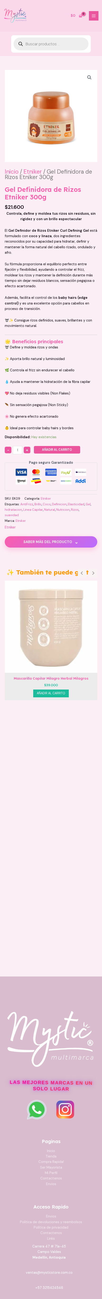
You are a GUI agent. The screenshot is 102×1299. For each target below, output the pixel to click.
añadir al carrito (57, 450)
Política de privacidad (51, 1227)
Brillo (38, 504)
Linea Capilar (33, 510)
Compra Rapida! (51, 1162)
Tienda (51, 1156)
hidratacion (13, 510)
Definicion (59, 504)
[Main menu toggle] (93, 16)
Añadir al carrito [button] (51, 693)
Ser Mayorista (51, 1167)
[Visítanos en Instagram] (65, 1109)
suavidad (12, 515)
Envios (51, 1184)
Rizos (75, 510)
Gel (88, 504)
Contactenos (51, 1178)
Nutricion (63, 510)
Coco (47, 504)
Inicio (12, 171)
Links (51, 1238)
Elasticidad (76, 504)
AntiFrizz (26, 504)
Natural (49, 510)
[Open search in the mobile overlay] (51, 44)
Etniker (32, 171)
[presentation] (82, 573)
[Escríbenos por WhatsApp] (37, 1109)
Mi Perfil (51, 1173)
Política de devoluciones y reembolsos (51, 1222)
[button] (89, 77)
